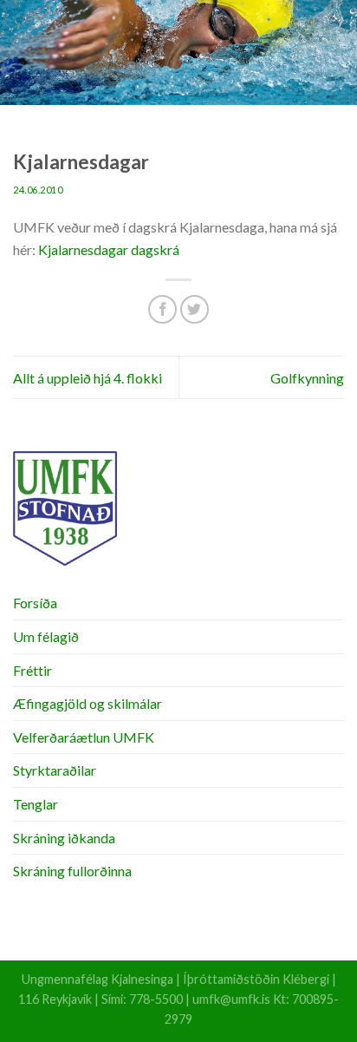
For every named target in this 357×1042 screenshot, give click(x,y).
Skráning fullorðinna (72, 870)
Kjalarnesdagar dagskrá (108, 249)
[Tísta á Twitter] (194, 309)
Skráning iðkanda (64, 837)
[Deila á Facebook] (162, 309)
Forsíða (35, 602)
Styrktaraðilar (54, 770)
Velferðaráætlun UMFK (83, 737)
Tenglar (35, 804)
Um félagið (46, 636)
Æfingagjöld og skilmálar (87, 703)
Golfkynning (307, 378)
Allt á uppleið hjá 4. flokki (87, 378)
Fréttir (32, 670)
